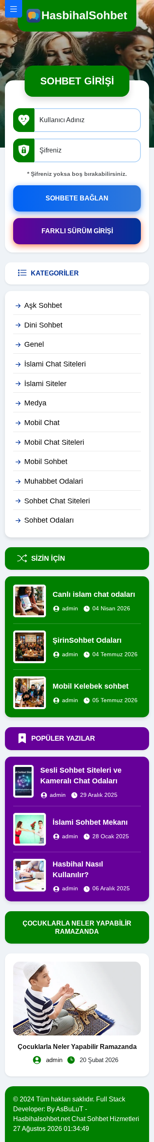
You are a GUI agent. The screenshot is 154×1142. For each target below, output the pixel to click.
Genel (34, 344)
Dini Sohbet (43, 325)
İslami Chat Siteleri (55, 364)
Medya (35, 403)
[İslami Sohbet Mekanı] (29, 828)
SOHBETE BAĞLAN (77, 198)
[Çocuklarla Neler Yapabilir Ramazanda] (77, 997)
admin (70, 608)
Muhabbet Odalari (53, 481)
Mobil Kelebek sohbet (91, 686)
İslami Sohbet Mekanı (90, 822)
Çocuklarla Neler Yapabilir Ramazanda (77, 1046)
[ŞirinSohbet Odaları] (29, 646)
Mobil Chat (42, 423)
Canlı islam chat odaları (94, 594)
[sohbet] (77, 15)
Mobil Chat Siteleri (54, 442)
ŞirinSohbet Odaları (87, 640)
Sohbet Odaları (49, 520)
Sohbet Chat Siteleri (57, 501)
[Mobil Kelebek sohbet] (29, 692)
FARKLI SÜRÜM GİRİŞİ (77, 230)
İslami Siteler (45, 384)
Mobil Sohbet (45, 461)
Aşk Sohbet (43, 305)
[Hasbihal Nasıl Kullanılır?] (29, 874)
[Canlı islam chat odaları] (29, 600)
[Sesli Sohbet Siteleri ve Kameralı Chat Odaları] (23, 780)
